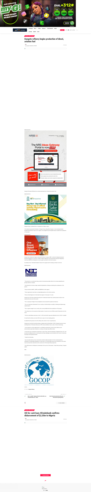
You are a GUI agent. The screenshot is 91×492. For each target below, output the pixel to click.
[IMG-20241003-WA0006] (36, 245)
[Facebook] (66, 30)
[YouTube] (68, 30)
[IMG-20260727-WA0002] (45, 158)
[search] (72, 30)
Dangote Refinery (31, 389)
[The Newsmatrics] (20, 30)
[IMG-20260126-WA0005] (31, 272)
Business (26, 410)
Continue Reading (45, 475)
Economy (32, 410)
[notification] (70, 30)
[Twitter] (67, 30)
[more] (59, 30)
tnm (25, 44)
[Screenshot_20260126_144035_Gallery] (38, 13)
